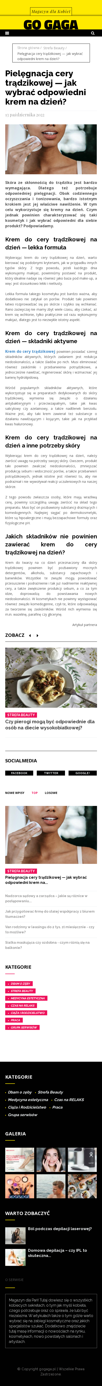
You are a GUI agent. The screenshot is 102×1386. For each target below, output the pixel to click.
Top (35, 793)
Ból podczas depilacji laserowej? (60, 1229)
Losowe (51, 793)
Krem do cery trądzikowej (30, 351)
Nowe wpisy (14, 793)
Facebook (19, 773)
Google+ (82, 773)
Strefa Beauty (54, 48)
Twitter (51, 773)
